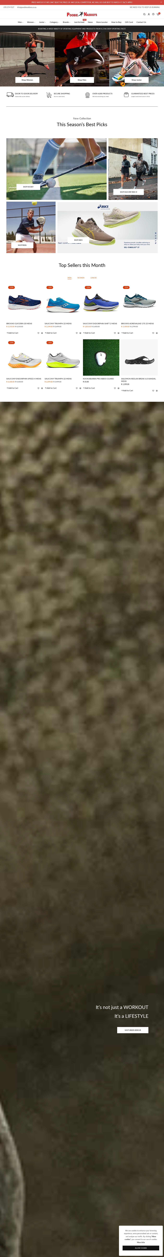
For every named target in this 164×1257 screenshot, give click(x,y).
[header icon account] (149, 14)
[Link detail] (56, 169)
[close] (161, 2)
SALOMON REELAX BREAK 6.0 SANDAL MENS (138, 379)
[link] (20, 22)
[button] (12, 333)
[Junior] (136, 59)
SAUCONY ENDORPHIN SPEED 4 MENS (23, 378)
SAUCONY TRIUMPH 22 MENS (58, 323)
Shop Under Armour (133, 1030)
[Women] (27, 59)
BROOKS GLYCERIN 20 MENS (19, 323)
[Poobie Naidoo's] (82, 14)
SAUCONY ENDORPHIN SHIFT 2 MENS (100, 323)
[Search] (144, 14)
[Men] (82, 59)
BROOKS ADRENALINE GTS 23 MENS (137, 323)
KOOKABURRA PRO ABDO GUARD (98, 378)
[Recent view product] (153, 14)
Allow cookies (141, 1248)
